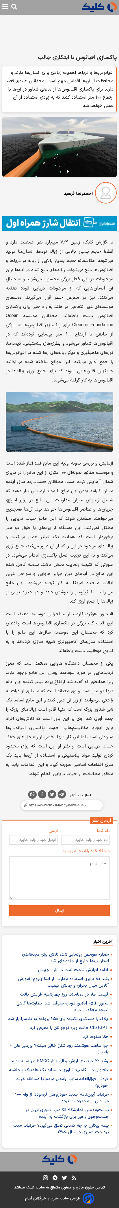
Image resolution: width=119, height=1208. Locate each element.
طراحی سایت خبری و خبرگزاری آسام (52, 1198)
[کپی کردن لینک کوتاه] (59, 805)
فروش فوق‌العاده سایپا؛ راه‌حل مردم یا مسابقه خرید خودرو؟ (62, 1082)
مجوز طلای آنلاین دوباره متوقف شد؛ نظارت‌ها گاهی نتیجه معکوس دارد (62, 1006)
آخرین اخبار (103, 942)
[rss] (74, 1178)
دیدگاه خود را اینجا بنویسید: (86, 851)
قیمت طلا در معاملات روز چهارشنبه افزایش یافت (64, 994)
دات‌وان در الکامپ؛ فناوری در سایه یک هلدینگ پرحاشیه (58, 1070)
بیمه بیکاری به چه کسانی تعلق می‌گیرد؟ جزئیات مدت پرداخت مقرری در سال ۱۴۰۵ (61, 1129)
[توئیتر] (52, 795)
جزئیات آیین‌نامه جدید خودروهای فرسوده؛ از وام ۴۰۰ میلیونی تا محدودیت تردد (61, 1098)
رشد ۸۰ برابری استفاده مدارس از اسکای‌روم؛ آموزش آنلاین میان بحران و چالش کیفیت (63, 982)
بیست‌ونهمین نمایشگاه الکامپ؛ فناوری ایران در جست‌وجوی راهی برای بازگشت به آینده (67, 1113)
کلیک (30, 1187)
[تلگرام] (61, 795)
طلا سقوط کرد (95, 1036)
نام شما (103, 831)
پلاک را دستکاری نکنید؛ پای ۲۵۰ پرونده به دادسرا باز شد (58, 1019)
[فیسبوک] (42, 795)
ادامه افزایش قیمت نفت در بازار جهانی (73, 970)
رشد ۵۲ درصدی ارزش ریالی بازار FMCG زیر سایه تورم (60, 1061)
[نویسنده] (106, 194)
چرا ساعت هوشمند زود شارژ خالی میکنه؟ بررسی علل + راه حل (59, 1049)
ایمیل (53, 831)
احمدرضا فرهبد (78, 193)
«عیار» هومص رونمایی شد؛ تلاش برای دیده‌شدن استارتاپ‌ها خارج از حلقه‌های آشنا (65, 958)
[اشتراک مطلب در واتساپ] (32, 795)
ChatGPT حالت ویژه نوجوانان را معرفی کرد (69, 1028)
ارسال (59, 911)
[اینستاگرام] (45, 1178)
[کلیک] (99, 7)
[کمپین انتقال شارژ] (59, 223)
